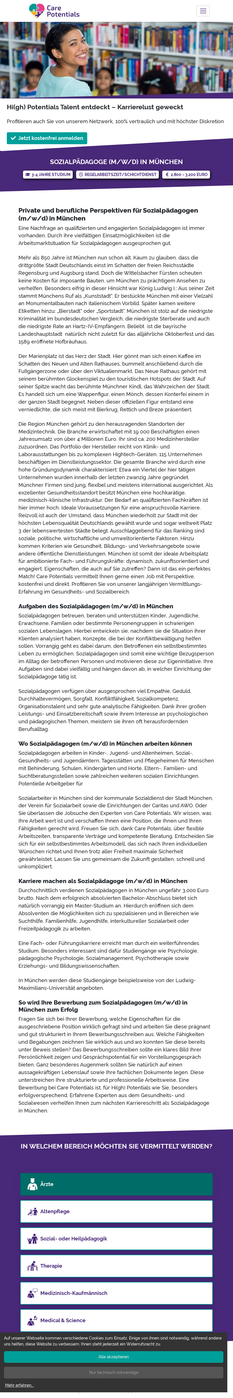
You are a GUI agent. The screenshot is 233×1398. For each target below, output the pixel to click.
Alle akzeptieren (114, 1357)
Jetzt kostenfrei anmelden (50, 138)
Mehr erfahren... (19, 1385)
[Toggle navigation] (203, 11)
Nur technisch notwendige (113, 1372)
